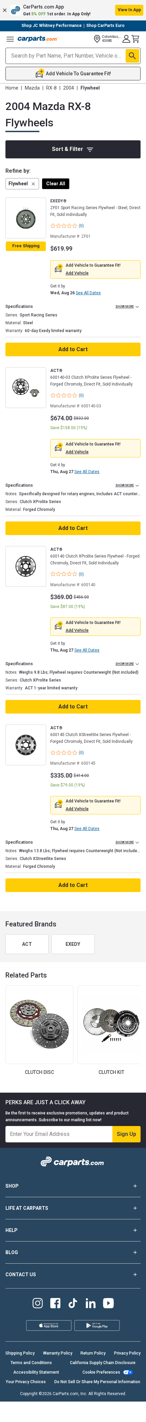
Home (11, 88)
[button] (73, 10)
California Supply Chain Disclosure (102, 1362)
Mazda (32, 88)
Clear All (55, 183)
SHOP (12, 1186)
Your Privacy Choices (26, 1381)
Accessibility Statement (36, 1372)
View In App (129, 9)
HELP (11, 1230)
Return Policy (93, 1353)
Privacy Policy (127, 1353)
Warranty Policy (57, 1353)
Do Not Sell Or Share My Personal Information (97, 1381)
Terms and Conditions (31, 1362)
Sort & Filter (67, 149)
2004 (68, 88)
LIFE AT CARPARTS (26, 1208)
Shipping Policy (20, 1353)
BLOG (11, 1252)
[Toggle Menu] (10, 39)
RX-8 (51, 88)
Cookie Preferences (101, 1372)
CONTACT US (20, 1274)
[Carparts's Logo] (38, 39)
